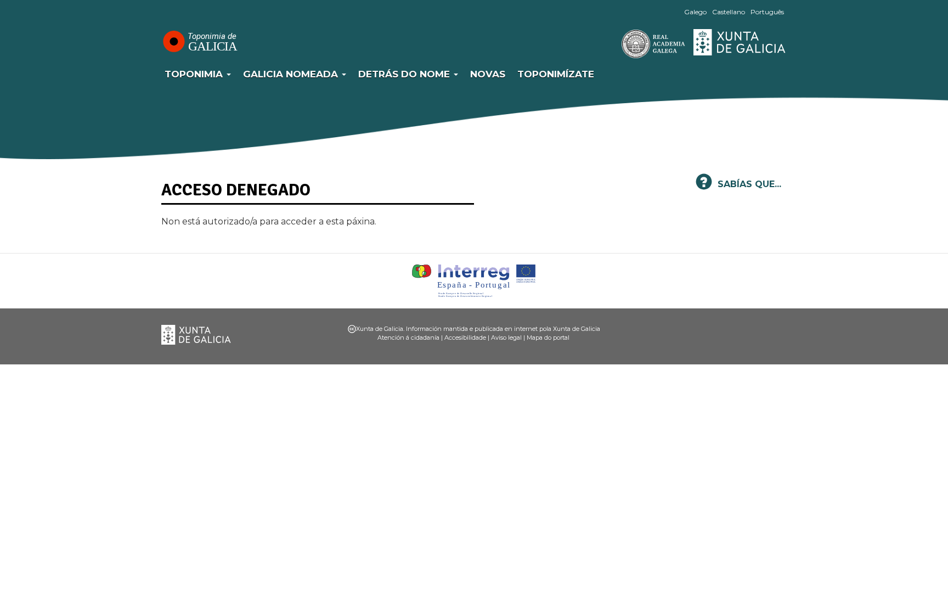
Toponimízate (555, 74)
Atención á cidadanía (408, 337)
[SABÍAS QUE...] (704, 186)
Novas (487, 74)
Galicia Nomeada (292, 74)
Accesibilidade (465, 337)
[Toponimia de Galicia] (199, 41)
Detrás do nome (405, 74)
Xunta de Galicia (740, 42)
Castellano (728, 12)
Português (767, 12)
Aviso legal (506, 337)
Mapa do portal (548, 337)
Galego (695, 12)
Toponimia (195, 74)
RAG (619, 44)
